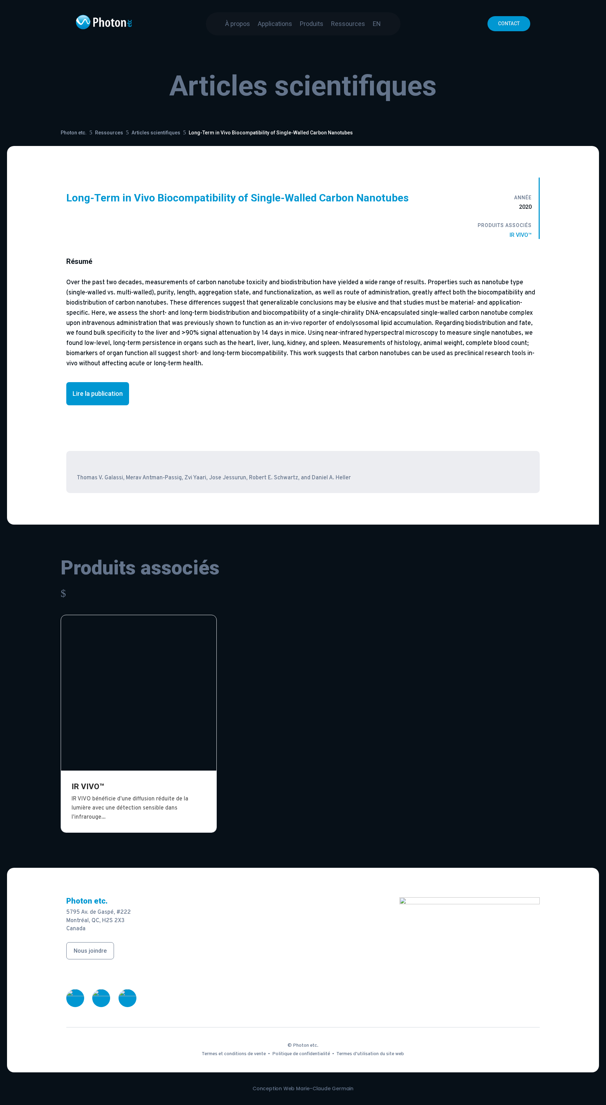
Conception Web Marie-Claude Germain (303, 1088)
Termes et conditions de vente (234, 1054)
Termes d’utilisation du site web (370, 1054)
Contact (509, 23)
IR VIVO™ (521, 235)
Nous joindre (90, 950)
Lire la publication (98, 393)
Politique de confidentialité (301, 1054)
